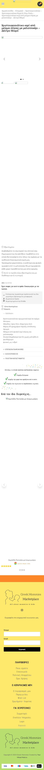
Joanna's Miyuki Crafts (23, 563)
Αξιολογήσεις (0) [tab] (11, 354)
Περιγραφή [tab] (9, 313)
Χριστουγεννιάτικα (32, 11)
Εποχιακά (19, 11)
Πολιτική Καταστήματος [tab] (15, 358)
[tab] (22, 313)
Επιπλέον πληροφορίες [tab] (14, 349)
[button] (3, 3)
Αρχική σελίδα (7, 11)
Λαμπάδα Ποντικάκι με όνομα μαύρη (22, 560)
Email (6, 639)
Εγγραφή (22, 649)
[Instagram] (22, 610)
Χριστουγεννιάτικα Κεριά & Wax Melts (17, 13)
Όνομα (6, 630)
